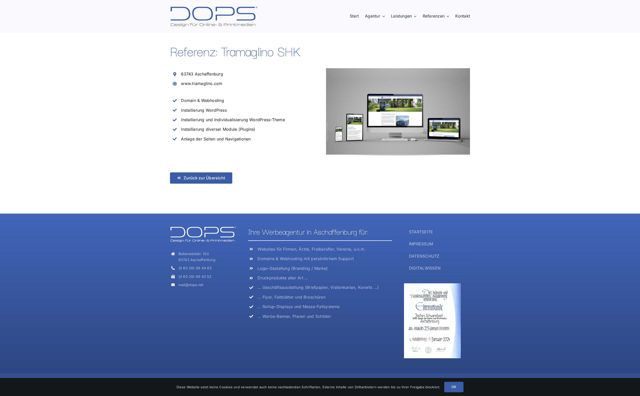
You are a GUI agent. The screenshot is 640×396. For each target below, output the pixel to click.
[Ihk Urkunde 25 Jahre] (432, 285)
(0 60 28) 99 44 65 (195, 268)
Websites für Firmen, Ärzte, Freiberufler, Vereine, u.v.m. (312, 249)
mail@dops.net (191, 285)
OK (454, 387)
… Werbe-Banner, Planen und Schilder (294, 316)
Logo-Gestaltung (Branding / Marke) (293, 268)
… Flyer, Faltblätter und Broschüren (291, 297)
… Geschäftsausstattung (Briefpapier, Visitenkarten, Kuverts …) (318, 287)
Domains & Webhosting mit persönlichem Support (306, 258)
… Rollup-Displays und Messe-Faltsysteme (299, 306)
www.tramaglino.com (201, 83)
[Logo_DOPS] (214, 7)
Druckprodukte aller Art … (283, 277)
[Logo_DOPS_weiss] (203, 228)
